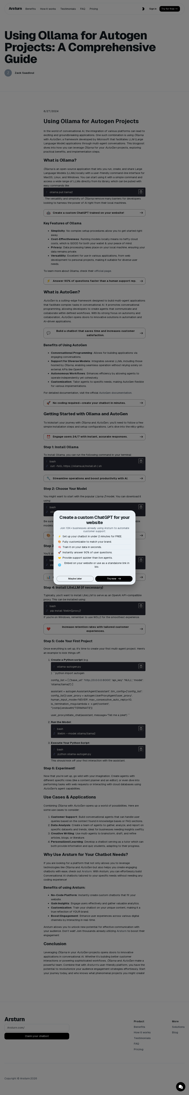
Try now (111, 578)
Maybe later (75, 578)
